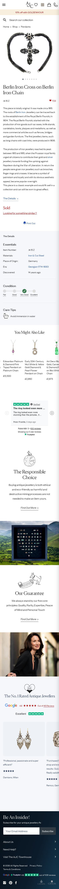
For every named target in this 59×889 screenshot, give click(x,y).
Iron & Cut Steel (36, 255)
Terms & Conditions (11, 869)
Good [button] (14, 294)
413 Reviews (49, 705)
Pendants (26, 26)
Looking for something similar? (20, 213)
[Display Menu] (3, 4)
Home (6, 26)
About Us (8, 841)
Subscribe (47, 831)
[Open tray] (42, 4)
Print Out (30, 223)
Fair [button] (4, 294)
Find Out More (28, 507)
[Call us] (55, 4)
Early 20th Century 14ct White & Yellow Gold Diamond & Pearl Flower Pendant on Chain (34, 367)
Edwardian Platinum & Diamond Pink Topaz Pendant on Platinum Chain (13, 366)
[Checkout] (49, 4)
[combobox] (29, 20)
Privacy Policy (36, 865)
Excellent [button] (34, 294)
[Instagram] (4, 882)
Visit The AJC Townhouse (17, 857)
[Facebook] (16, 882)
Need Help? (9, 849)
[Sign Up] (36, 4)
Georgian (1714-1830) (38, 266)
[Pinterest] (10, 882)
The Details (9, 198)
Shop (15, 26)
